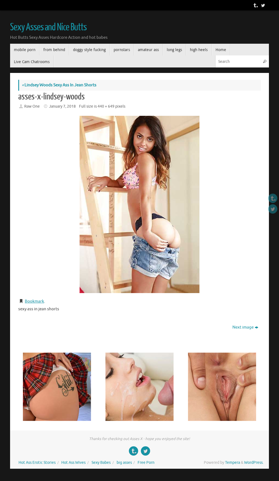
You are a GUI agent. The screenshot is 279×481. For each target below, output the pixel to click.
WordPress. (253, 462)
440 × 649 (106, 106)
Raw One (32, 106)
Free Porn (146, 462)
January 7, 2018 (62, 106)
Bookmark (34, 301)
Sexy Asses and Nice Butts (48, 27)
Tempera (232, 462)
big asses (124, 462)
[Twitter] (262, 5)
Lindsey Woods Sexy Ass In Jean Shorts (59, 85)
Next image (243, 327)
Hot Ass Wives (73, 462)
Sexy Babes (101, 462)
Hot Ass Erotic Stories (37, 462)
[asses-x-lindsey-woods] (139, 204)
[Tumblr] (255, 5)
